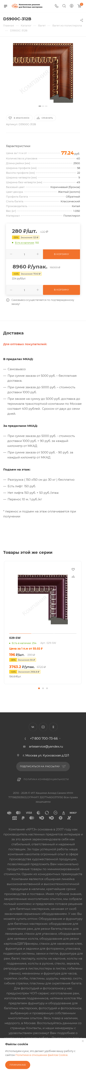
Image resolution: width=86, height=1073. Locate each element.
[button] (39, 688)
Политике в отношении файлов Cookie (41, 1055)
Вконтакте (33, 727)
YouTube (43, 727)
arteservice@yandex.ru (46, 746)
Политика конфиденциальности (46, 779)
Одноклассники (53, 727)
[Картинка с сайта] (43, 73)
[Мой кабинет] (71, 6)
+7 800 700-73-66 (44, 738)
